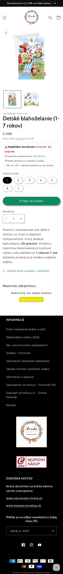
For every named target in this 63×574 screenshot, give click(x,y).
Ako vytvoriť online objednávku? (27, 345)
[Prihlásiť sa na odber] (53, 531)
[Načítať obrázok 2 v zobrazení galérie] (31, 99)
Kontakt (11, 405)
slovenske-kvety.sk (28, 573)
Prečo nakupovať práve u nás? (26, 329)
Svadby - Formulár (18, 353)
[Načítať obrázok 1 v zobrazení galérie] (12, 99)
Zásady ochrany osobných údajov (28, 369)
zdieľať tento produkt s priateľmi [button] (28, 270)
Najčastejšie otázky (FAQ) (23, 337)
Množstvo (8, 211)
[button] (5, 18)
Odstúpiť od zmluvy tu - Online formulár (26, 395)
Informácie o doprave (20, 376)
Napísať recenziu (31, 299)
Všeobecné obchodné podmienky (28, 361)
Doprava (20, 138)
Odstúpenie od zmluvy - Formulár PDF (31, 384)
